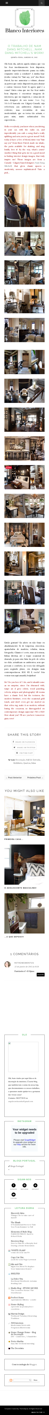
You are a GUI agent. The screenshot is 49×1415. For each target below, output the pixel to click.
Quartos (26, 763)
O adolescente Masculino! (20, 888)
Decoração (20, 760)
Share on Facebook (25, 742)
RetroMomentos (24, 963)
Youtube (13, 1198)
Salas (33, 763)
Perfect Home (17, 1297)
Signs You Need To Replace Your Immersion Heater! (22, 1267)
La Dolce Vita (17, 1279)
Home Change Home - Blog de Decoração (23, 1333)
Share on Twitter (26, 747)
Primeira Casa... (13, 839)
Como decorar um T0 (20, 1252)
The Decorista (17, 1348)
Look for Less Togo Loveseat (23, 1259)
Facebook (13, 1189)
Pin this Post (26, 753)
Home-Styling (17, 1304)
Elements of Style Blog (21, 1232)
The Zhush (15, 1222)
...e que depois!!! (14, 937)
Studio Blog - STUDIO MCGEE (24, 1288)
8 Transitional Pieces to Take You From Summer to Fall (23, 1226)
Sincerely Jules (17, 1213)
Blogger (33, 1364)
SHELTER (15, 1273)
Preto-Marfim (17, 1341)
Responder (40, 974)
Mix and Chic (17, 1264)
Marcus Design (17, 1314)
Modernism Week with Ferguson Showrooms (20, 1326)
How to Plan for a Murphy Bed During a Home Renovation (24, 1244)
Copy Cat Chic (17, 1257)
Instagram (24, 1189)
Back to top (37, 1412)
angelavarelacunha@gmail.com (20, 1101)
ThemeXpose (23, 1409)
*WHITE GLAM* (18, 1250)
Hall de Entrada (33, 760)
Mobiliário (17, 763)
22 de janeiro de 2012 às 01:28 (26, 967)
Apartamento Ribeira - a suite (23, 1300)
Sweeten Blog (17, 1241)
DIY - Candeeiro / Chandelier (24, 1336)
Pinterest (35, 1189)
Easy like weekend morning (22, 1343)
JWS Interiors (17, 1323)
